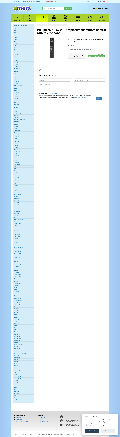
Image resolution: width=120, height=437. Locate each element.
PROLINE (16, 266)
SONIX (16, 315)
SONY (16, 317)
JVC (15, 171)
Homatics (16, 149)
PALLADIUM (17, 251)
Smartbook (17, 310)
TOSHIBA (16, 359)
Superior (16, 323)
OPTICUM (17, 236)
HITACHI (16, 147)
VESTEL (16, 383)
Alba (15, 45)
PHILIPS (16, 255)
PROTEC (16, 270)
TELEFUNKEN (18, 344)
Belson (16, 62)
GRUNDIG (17, 130)
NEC (15, 217)
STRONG (16, 319)
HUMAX (16, 154)
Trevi (15, 364)
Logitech (16, 190)
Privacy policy (20, 419)
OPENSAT (17, 234)
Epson (16, 107)
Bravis (16, 73)
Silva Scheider (18, 300)
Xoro (15, 397)
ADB (15, 35)
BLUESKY (17, 69)
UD (15, 368)
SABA (15, 279)
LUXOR (16, 192)
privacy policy (54, 93)
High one (16, 141)
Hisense (16, 145)
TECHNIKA (17, 336)
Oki (15, 232)
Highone (16, 143)
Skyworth (16, 308)
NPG (15, 226)
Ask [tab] (41, 70)
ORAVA (16, 240)
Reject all (108, 431)
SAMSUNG (17, 283)
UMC (15, 372)
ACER (15, 33)
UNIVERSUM (17, 378)
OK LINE (16, 230)
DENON (16, 90)
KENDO (16, 173)
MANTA (16, 196)
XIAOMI (16, 395)
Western (16, 393)
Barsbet (16, 56)
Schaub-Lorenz (18, 296)
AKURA (16, 43)
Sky (15, 306)
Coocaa (16, 79)
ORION (16, 243)
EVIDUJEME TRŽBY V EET (73, 434)
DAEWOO (17, 84)
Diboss (16, 94)
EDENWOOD (17, 105)
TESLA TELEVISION (20, 353)
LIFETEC (16, 181)
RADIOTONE (17, 274)
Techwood (17, 342)
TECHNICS (17, 334)
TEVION (16, 355)
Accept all (92, 431)
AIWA (15, 39)
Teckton (16, 332)
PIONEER (17, 257)
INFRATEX (17, 164)
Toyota (16, 361)
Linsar (15, 183)
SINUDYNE (17, 304)
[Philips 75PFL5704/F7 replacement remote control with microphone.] (51, 47)
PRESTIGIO (17, 264)
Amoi (15, 50)
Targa (15, 325)
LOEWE (16, 185)
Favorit (16, 109)
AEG (15, 37)
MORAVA (16, 213)
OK (15, 228)
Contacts (18, 418)
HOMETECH (17, 151)
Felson (16, 111)
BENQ (16, 64)
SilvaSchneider (18, 302)
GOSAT (16, 126)
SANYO (16, 285)
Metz (15, 207)
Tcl (15, 330)
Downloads (42, 418)
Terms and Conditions (22, 421)
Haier (15, 132)
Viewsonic (17, 385)
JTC (15, 168)
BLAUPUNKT (17, 67)
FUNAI (16, 117)
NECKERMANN (18, 219)
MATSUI (16, 200)
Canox (16, 77)
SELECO (16, 289)
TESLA (16, 347)
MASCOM (17, 198)
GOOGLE (16, 124)
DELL (15, 88)
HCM (15, 139)
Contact (17, 1)
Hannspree (17, 134)
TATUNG (16, 327)
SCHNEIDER (17, 298)
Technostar (17, 340)
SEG (15, 287)
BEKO (15, 58)
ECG (15, 103)
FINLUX (16, 115)
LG (15, 179)
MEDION (16, 204)
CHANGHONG (18, 158)
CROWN (16, 81)
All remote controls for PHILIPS (96, 56)
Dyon (15, 100)
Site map (42, 419)
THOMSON (17, 357)
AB (15, 31)
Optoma (16, 238)
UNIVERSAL (17, 376)
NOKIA (16, 221)
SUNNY (16, 321)
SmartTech (17, 313)
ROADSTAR (17, 277)
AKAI (15, 41)
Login (88, 1)
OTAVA (16, 245)
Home (39, 25)
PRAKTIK (16, 262)
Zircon (15, 402)
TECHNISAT (17, 338)
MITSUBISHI (17, 211)
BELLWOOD (17, 60)
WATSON (16, 391)
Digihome (16, 96)
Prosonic (16, 268)
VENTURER (17, 381)
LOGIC (16, 188)
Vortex (16, 389)
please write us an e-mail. (80, 97)
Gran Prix (16, 128)
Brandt (16, 71)
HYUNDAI (16, 156)
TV (44, 25)
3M (15, 28)
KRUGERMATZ (18, 177)
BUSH (15, 75)
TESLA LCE (17, 351)
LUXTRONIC (17, 194)
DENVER (16, 92)
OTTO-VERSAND (18, 247)
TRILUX (16, 366)
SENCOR (16, 291)
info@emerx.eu (51, 1)
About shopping (27, 1)
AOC (15, 52)
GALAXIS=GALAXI (19, 120)
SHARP (16, 293)
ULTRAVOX (17, 370)
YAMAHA (16, 400)
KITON (16, 175)
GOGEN (16, 122)
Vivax (15, 387)
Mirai (15, 209)
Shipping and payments (22, 423)
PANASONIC (17, 253)
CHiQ (15, 160)
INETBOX (16, 162)
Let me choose (108, 426)
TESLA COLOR (18, 349)
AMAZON (16, 47)
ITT (15, 166)
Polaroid (16, 260)
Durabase (16, 98)
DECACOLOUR (18, 86)
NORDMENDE (18, 224)
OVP (15, 249)
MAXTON (16, 202)
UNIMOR (16, 374)
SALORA (16, 281)
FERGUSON (17, 113)
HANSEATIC (17, 137)
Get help (37, 1)
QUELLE (16, 272)
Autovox (16, 54)
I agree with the (49, 93)
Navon (16, 215)
